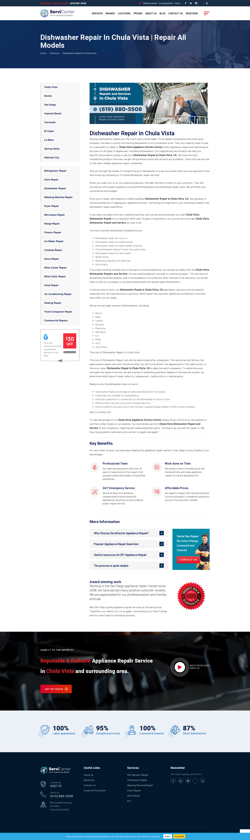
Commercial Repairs (56, 320)
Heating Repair (52, 303)
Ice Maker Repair (54, 241)
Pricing (138, 13)
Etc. (129, 800)
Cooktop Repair (53, 250)
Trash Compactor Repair (58, 311)
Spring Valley (51, 148)
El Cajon (49, 131)
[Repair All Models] (57, 13)
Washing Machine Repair (58, 197)
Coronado (50, 122)
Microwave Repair (54, 215)
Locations (124, 13)
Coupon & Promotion (95, 790)
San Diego (50, 104)
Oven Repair (51, 179)
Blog (163, 13)
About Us (151, 13)
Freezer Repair (52, 232)
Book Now (192, 13)
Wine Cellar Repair (55, 276)
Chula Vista (50, 87)
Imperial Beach (52, 113)
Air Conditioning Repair (58, 294)
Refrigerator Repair (55, 170)
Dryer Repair (51, 206)
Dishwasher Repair (55, 188)
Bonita (48, 96)
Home (43, 53)
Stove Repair (51, 259)
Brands (110, 13)
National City (51, 157)
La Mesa (49, 140)
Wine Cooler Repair (55, 267)
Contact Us (175, 13)
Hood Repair (51, 285)
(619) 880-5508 (78, 3)
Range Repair (52, 223)
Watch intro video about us (200, 666)
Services (97, 13)
